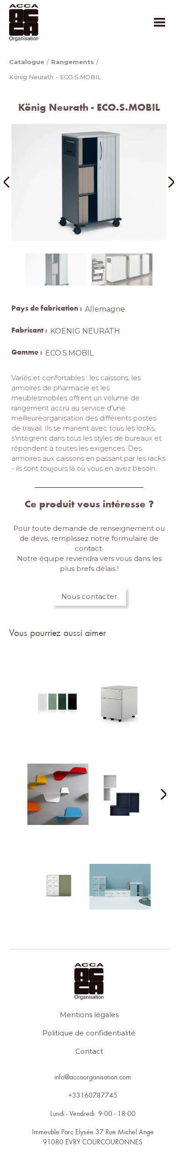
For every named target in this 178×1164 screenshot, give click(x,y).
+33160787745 (92, 1094)
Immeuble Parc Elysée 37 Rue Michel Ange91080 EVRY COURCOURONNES (93, 1136)
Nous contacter (89, 596)
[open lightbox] (89, 182)
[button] (160, 23)
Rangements (72, 61)
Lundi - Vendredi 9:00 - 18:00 (93, 1113)
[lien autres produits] (58, 709)
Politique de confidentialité (89, 1033)
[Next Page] (158, 795)
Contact (89, 1051)
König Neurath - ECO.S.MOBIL (55, 77)
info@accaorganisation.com (92, 1076)
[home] (23, 22)
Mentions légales (89, 1014)
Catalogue (26, 61)
